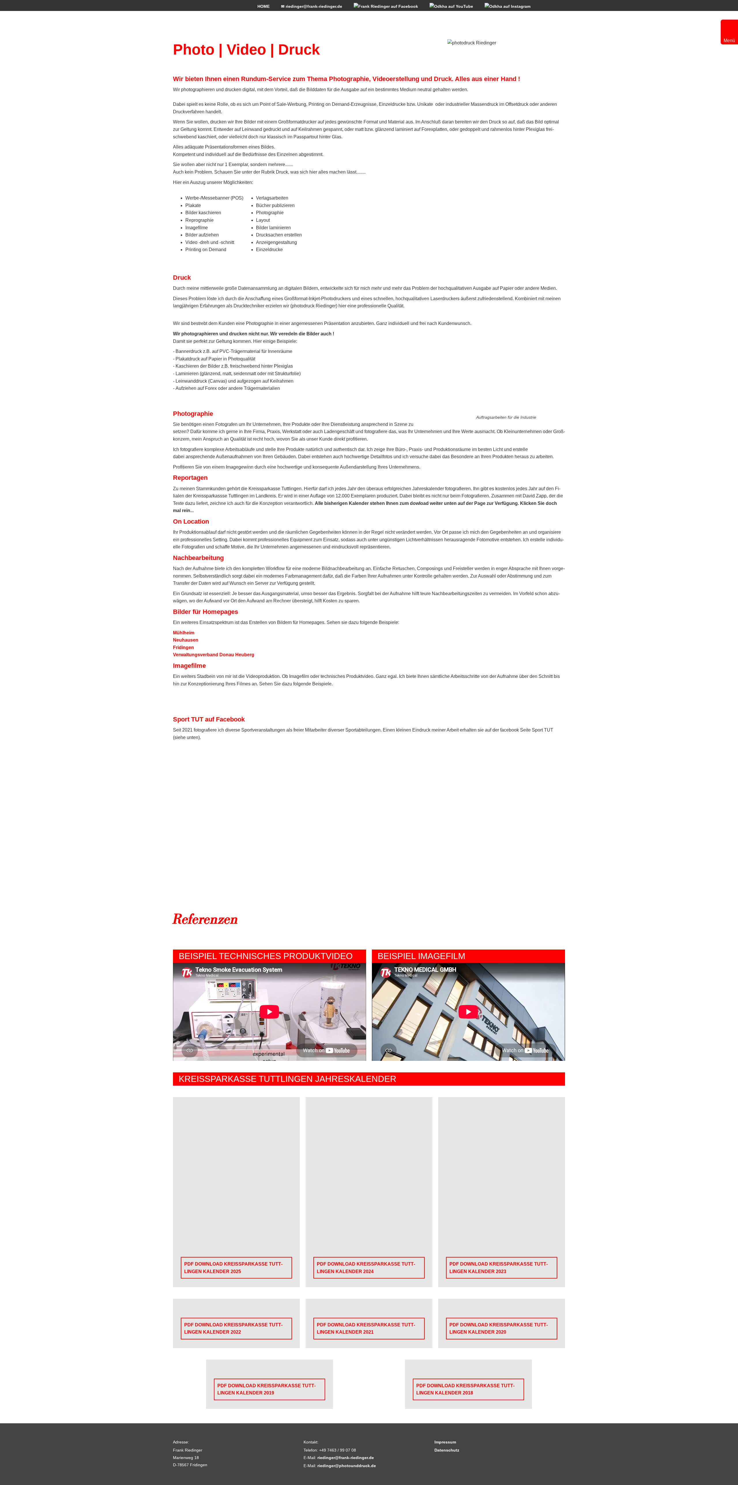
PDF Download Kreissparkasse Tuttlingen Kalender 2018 (465, 1389)
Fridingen (183, 647)
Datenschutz (446, 1450)
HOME (263, 6)
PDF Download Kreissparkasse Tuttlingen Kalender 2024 (366, 1268)
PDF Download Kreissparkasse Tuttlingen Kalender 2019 (266, 1389)
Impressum (445, 1442)
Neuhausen (185, 640)
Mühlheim (183, 632)
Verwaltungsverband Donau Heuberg (213, 654)
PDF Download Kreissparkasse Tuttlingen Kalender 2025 (233, 1268)
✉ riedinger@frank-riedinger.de (311, 6)
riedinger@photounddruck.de (346, 1465)
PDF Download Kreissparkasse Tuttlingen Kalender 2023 (498, 1268)
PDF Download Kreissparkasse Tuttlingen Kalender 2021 (366, 1328)
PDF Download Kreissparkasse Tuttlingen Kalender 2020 (498, 1328)
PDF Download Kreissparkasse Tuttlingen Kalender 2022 (233, 1328)
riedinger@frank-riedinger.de (345, 1457)
